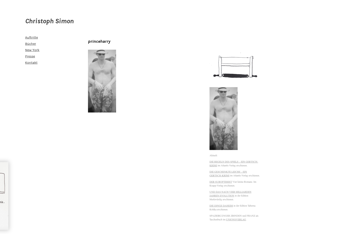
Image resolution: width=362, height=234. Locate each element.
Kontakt (31, 63)
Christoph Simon (49, 21)
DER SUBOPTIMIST (220, 181)
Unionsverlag (236, 219)
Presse (30, 56)
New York (32, 50)
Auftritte (31, 37)
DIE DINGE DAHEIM (221, 205)
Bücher (30, 44)
